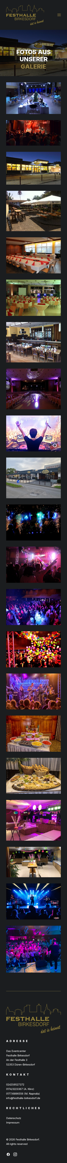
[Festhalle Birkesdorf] (25, 15)
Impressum (12, 1122)
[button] (59, 15)
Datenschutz (13, 1118)
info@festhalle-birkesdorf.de (23, 1098)
